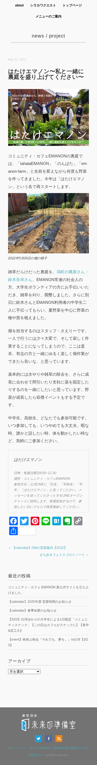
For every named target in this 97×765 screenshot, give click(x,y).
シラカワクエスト (43, 5)
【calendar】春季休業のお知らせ (32, 610)
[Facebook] (50, 738)
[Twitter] (39, 738)
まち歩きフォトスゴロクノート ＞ (64, 555)
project (57, 36)
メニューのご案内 (48, 16)
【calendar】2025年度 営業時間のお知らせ (39, 602)
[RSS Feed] (59, 738)
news (38, 36)
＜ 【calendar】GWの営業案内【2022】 (37, 548)
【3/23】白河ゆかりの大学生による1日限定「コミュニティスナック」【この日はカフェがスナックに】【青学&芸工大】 (48, 625)
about (19, 5)
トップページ (72, 5)
